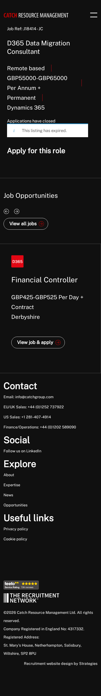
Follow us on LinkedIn (22, 451)
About (9, 475)
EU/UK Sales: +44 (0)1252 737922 (34, 407)
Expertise (12, 485)
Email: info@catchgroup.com (29, 397)
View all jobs (23, 223)
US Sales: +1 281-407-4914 (27, 417)
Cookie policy (15, 539)
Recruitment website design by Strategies (60, 663)
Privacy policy (16, 529)
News (8, 495)
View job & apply (35, 342)
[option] (50, 308)
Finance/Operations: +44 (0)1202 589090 (40, 427)
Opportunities (15, 505)
